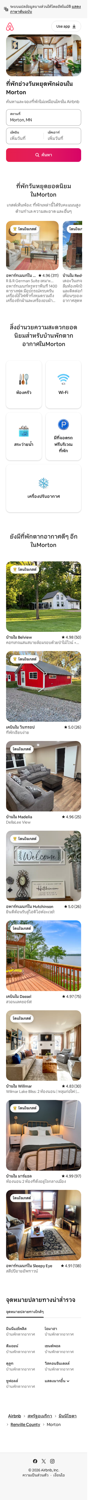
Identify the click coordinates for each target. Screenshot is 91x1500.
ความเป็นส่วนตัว (35, 1475)
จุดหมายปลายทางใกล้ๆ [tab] (25, 1311)
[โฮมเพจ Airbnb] (10, 26)
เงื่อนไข (59, 1475)
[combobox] (43, 120)
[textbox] (24, 139)
